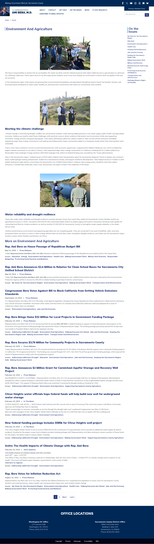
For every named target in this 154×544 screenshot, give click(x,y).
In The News (29, 401)
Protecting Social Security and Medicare (31, 259)
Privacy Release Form (136, 9)
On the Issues (76, 10)
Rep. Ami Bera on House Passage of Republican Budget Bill (42, 246)
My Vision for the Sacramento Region (27, 283)
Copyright (58, 541)
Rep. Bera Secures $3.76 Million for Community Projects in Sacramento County (54, 342)
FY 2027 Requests (99, 10)
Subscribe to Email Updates (51, 14)
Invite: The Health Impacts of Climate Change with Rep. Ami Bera (47, 445)
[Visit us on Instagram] (136, 3)
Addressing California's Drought (25, 332)
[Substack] (144, 3)
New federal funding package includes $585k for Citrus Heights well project (53, 422)
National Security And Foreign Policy (137, 67)
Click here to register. (14, 463)
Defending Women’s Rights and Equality (136, 81)
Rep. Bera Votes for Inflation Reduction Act (32, 473)
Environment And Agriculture (40, 256)
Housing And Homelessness (136, 49)
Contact (52, 10)
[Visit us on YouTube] (132, 3)
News (87, 10)
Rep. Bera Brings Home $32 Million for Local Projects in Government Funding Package (59, 317)
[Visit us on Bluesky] (147, 3)
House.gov (77, 541)
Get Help (63, 10)
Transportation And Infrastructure (106, 283)
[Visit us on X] (127, 3)
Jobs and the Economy (46, 309)
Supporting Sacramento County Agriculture (83, 386)
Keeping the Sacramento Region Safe (135, 56)
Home (7, 20)
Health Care (59, 256)
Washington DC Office (38, 522)
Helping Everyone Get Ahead (77, 332)
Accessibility (88, 541)
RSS (97, 541)
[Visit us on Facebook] (123, 3)
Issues (14, 20)
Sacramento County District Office (110, 522)
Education (16, 256)
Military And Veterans (97, 256)
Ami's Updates (30, 450)
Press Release (26, 250)
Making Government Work (76, 256)
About (42, 10)
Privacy (67, 541)
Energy (24, 256)
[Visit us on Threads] (140, 3)
